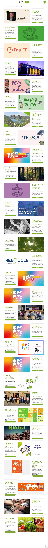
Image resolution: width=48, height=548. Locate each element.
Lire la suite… (37, 22)
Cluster (13, 30)
